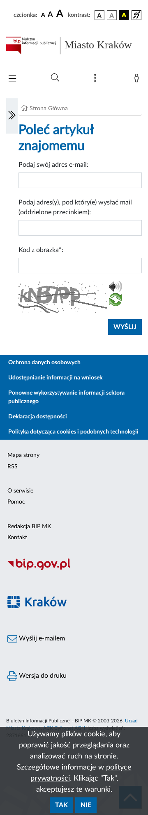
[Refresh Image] (115, 301)
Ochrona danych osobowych (44, 363)
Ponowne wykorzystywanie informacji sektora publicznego (66, 397)
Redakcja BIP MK (29, 526)
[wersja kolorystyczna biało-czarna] (111, 15)
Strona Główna (49, 108)
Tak (61, 805)
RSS (12, 467)
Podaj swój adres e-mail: (53, 164)
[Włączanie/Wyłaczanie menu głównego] (12, 79)
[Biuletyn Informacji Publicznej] (74, 568)
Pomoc (16, 502)
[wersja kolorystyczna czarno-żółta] (124, 15)
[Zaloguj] (138, 80)
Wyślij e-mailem (41, 638)
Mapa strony (23, 455)
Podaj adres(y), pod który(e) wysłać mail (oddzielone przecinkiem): (75, 207)
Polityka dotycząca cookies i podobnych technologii (73, 432)
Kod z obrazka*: (40, 250)
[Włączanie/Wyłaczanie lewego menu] (12, 116)
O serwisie (20, 491)
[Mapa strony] (96, 80)
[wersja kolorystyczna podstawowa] (99, 15)
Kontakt (17, 537)
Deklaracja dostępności (37, 417)
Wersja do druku (42, 675)
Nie (86, 805)
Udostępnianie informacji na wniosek (55, 378)
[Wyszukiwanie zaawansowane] (55, 78)
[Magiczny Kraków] (74, 606)
